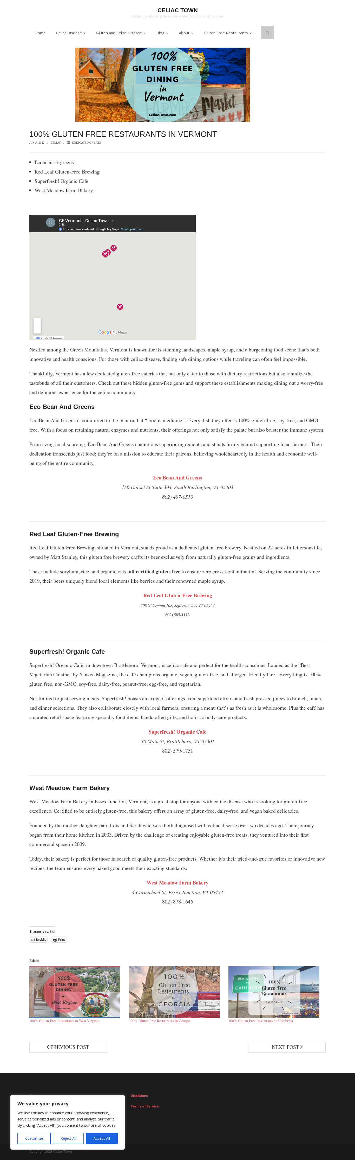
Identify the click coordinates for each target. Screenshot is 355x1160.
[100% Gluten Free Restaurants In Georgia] (176, 992)
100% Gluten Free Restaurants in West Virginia (64, 1020)
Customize (34, 1138)
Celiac (56, 142)
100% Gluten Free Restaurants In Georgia (159, 1020)
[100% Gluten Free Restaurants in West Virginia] (76, 992)
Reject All (68, 1138)
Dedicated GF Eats (86, 142)
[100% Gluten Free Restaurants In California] (275, 992)
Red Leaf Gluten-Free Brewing (177, 595)
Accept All (102, 1138)
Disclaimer (140, 1095)
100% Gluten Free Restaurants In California (260, 1020)
